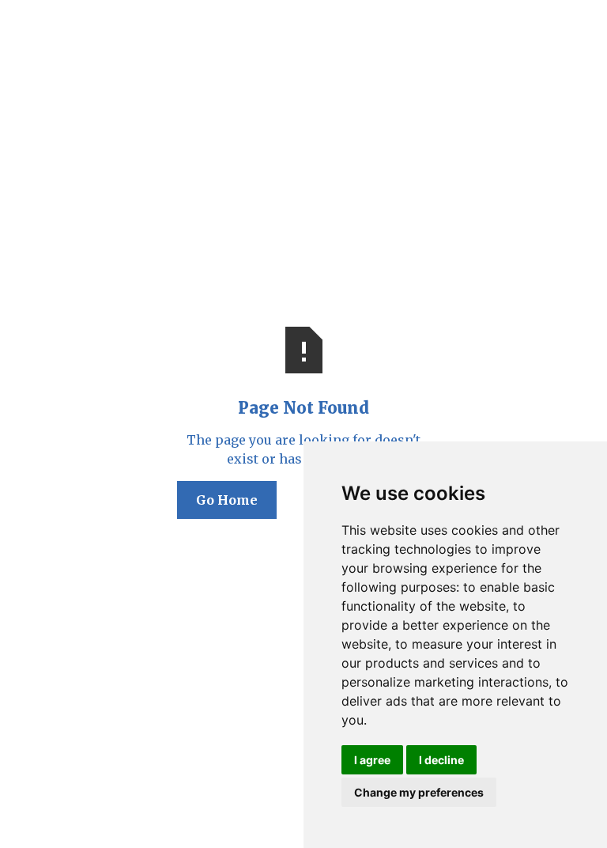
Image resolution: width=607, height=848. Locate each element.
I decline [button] (441, 760)
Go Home (227, 500)
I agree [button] (372, 760)
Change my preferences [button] (419, 792)
